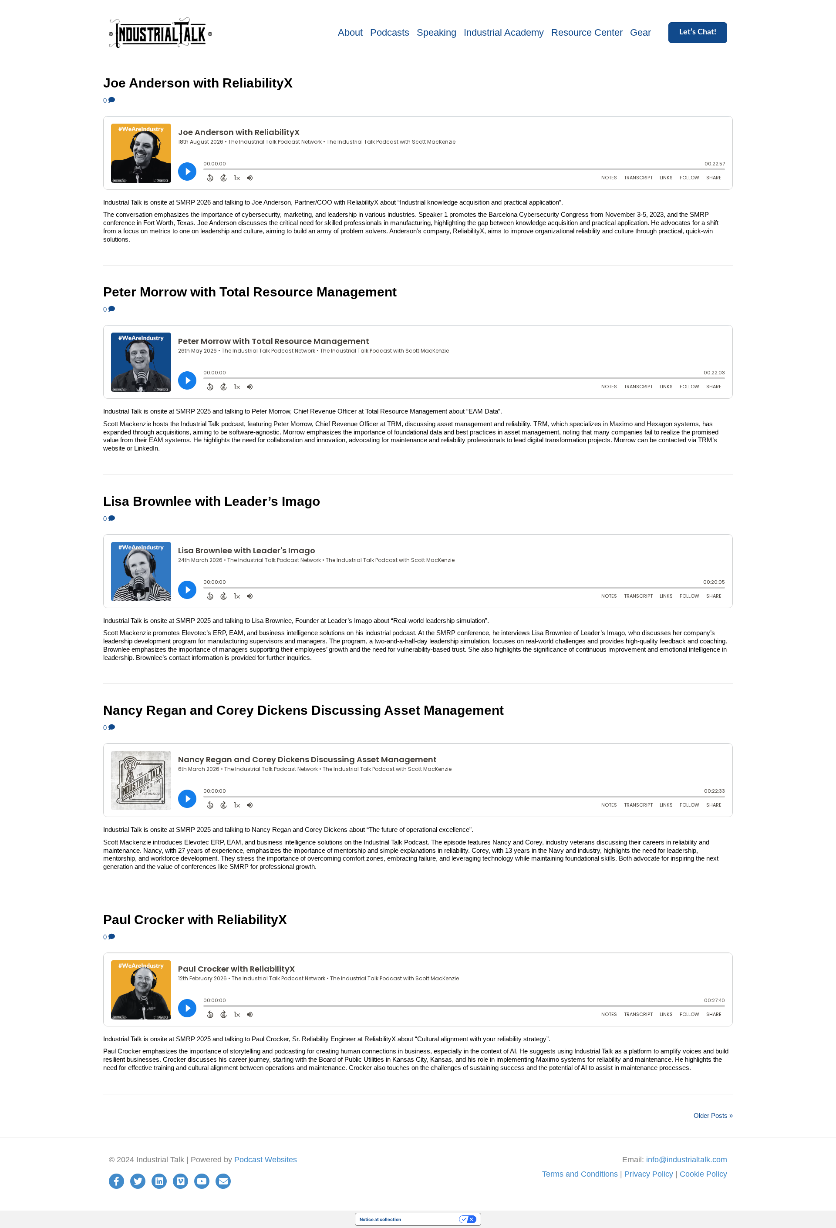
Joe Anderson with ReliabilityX (198, 83)
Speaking (436, 32)
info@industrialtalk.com (686, 1159)
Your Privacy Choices (432, 1219)
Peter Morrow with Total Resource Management (250, 292)
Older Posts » (713, 1115)
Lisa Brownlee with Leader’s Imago (211, 501)
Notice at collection (380, 1219)
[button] (697, 32)
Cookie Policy (703, 1174)
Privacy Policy (648, 1174)
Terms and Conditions (580, 1174)
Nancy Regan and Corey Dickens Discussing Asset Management (303, 710)
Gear (640, 32)
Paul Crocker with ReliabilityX (195, 919)
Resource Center (587, 32)
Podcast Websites (265, 1159)
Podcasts (389, 32)
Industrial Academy (504, 32)
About (350, 32)
